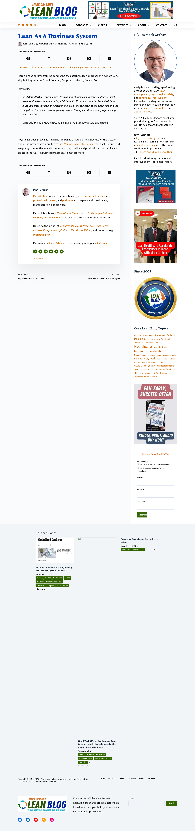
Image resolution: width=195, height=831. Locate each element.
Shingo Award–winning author (155, 152)
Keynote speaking (145, 138)
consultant (90, 196)
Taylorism (83, 762)
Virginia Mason (138, 377)
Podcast (155, 358)
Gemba (137, 342)
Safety (136, 369)
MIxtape (173, 355)
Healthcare (143, 346)
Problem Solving (140, 362)
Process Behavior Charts (155, 363)
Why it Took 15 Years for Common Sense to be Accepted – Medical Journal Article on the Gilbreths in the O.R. (97, 744)
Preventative (138, 549)
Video (164, 373)
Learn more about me (155, 108)
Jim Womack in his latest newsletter (79, 144)
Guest (157, 343)
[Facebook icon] (35, 251)
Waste (146, 377)
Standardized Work (162, 369)
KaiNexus (101, 243)
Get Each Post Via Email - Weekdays (155, 464)
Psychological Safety (140, 366)
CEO (164, 335)
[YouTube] (31, 25)
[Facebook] (23, 25)
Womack (152, 377)
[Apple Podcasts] (35, 25)
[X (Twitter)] (89, 58)
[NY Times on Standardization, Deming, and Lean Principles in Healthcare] (55, 550)
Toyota (156, 373)
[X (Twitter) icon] (51, 251)
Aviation (145, 336)
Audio (139, 335)
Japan (155, 347)
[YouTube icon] (62, 251)
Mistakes (165, 355)
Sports (150, 369)
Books (158, 335)
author (101, 196)
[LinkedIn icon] (40, 251)
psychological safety (162, 94)
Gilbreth (90, 754)
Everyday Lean (155, 339)
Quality (151, 365)
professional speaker (44, 200)
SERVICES (122, 25)
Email (140, 477)
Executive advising (145, 145)
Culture (171, 335)
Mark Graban (40, 196)
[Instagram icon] (56, 251)
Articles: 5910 (38, 258)
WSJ (157, 376)
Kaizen (138, 351)
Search (131, 798)
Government (149, 343)
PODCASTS (81, 25)
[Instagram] (27, 25)
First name (141, 489)
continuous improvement (153, 98)
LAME (145, 352)
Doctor (147, 339)
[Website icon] (46, 251)
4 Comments (41, 589)
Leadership (156, 351)
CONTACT (162, 25)
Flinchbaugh (165, 339)
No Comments (77, 44)
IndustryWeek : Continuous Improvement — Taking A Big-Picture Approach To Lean (64, 67)
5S (135, 336)
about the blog (142, 112)
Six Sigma (144, 369)
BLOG (62, 25)
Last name (141, 501)
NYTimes (40, 581)
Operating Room (85, 758)
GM (142, 342)
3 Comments (83, 765)
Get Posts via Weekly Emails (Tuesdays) (150, 469)
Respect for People (165, 365)
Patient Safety (141, 359)
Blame (151, 335)
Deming (138, 339)
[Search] (175, 25)
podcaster (68, 200)
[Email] (109, 58)
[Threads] (69, 58)
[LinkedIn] (19, 25)
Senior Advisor (56, 243)
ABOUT (142, 25)
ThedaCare (138, 373)
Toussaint (147, 373)
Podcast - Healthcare (168, 359)
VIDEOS (102, 25)
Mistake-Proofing (154, 355)
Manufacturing (140, 355)
